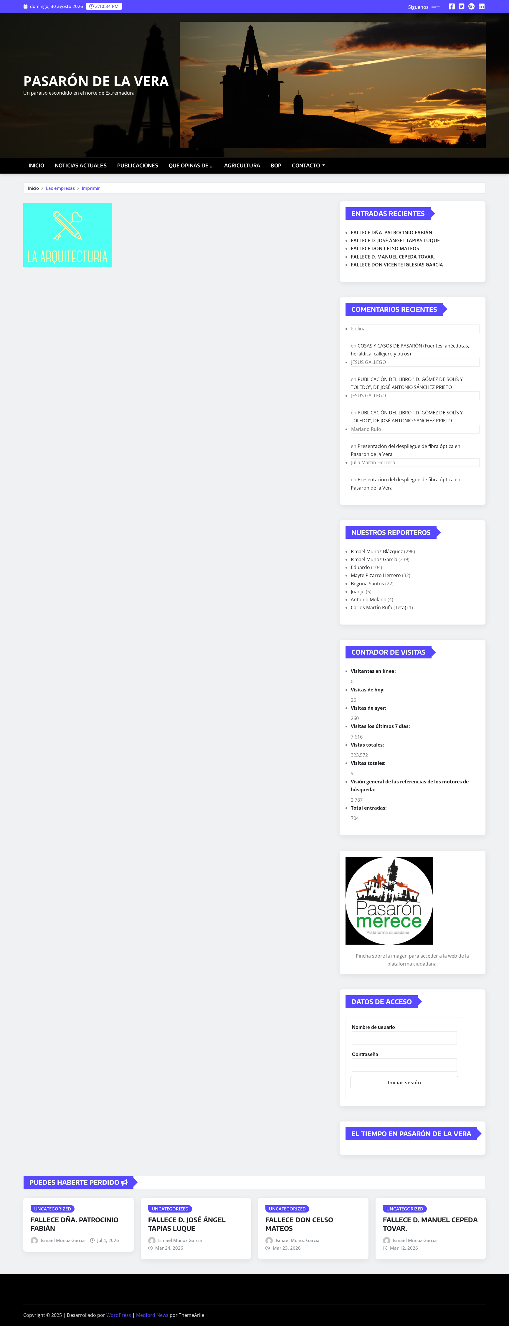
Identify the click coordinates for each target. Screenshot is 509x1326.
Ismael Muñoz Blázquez (377, 551)
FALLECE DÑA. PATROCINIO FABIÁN (391, 232)
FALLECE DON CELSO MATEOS (385, 248)
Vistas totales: (368, 745)
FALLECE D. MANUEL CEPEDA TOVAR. (393, 256)
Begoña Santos (367, 583)
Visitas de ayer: (369, 708)
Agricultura (242, 165)
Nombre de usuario (373, 1027)
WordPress (118, 1315)
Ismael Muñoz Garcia (374, 559)
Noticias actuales (81, 165)
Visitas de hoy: (368, 689)
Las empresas (60, 188)
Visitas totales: (369, 763)
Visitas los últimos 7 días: (381, 726)
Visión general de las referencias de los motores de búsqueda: (410, 785)
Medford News (152, 1315)
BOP (276, 165)
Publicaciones (137, 165)
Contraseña (365, 1054)
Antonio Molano (368, 599)
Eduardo (360, 567)
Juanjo (358, 591)
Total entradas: (369, 808)
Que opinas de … (191, 165)
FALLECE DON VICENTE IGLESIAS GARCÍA (397, 264)
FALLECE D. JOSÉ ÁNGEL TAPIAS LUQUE (395, 240)
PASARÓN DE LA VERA (96, 81)
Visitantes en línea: (374, 671)
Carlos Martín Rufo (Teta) (378, 607)
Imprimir (91, 188)
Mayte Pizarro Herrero (376, 575)
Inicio (36, 165)
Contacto (306, 165)
